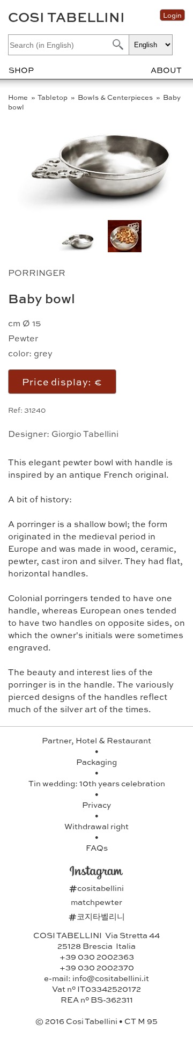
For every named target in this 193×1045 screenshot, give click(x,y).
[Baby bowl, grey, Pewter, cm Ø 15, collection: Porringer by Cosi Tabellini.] (125, 249)
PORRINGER (36, 272)
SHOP (21, 70)
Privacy (96, 804)
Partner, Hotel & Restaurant (96, 740)
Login (172, 15)
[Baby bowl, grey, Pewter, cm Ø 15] (99, 210)
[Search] (116, 44)
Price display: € (62, 381)
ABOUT (166, 70)
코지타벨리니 (97, 916)
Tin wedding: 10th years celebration (96, 783)
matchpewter (96, 902)
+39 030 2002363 (97, 956)
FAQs (97, 847)
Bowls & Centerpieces (116, 97)
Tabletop (53, 97)
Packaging (96, 762)
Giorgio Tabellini (84, 433)
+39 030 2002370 (97, 967)
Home (18, 97)
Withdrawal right (96, 826)
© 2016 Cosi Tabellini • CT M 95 (96, 1021)
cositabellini (96, 888)
